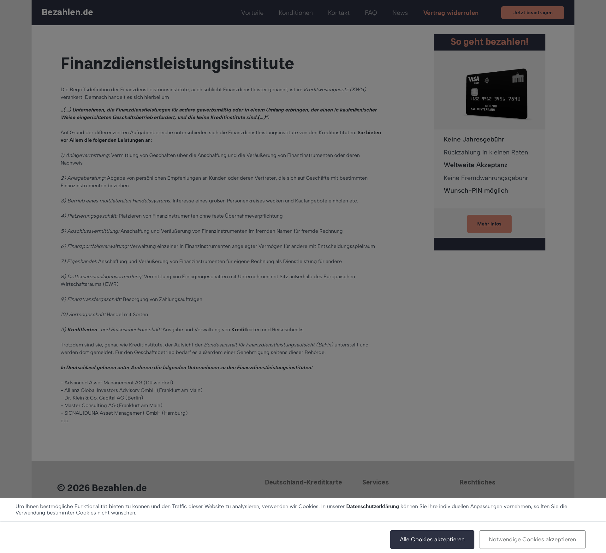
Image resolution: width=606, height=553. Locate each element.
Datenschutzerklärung (372, 506)
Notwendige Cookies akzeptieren (532, 539)
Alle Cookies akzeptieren (432, 539)
